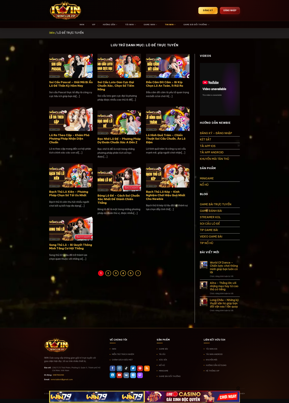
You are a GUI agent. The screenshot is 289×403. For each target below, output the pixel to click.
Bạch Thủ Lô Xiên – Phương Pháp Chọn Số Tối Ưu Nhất (68, 193)
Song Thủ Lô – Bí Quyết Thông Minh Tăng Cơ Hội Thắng (70, 246)
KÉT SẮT (205, 139)
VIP (93, 24)
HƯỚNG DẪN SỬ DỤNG (216, 365)
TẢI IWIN (129, 24)
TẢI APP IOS (207, 146)
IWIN (82, 24)
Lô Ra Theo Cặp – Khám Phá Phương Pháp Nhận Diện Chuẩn (69, 138)
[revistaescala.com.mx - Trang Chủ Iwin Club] (66, 10)
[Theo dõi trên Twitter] (133, 368)
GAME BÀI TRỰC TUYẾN (215, 204)
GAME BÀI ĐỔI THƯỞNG (195, 24)
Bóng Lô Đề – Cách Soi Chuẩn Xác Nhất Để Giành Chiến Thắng (119, 199)
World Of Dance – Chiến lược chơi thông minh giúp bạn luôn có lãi (224, 267)
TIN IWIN (169, 24)
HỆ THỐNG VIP (212, 371)
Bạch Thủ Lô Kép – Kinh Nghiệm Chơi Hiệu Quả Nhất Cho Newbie (165, 195)
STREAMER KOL (210, 217)
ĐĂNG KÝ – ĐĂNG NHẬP (216, 133)
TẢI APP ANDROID (212, 152)
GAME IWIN (149, 24)
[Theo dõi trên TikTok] (126, 368)
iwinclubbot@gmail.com (62, 379)
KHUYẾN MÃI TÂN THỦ (214, 158)
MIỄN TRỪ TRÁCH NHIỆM (123, 354)
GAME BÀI (163, 349)
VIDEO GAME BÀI (211, 236)
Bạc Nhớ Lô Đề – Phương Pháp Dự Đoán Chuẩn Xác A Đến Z (119, 140)
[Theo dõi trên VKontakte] (126, 375)
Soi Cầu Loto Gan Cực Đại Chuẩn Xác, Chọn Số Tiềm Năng (116, 85)
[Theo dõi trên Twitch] (140, 375)
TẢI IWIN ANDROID (214, 354)
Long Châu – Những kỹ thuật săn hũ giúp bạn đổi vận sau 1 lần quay (224, 303)
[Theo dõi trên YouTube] (119, 375)
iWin (52, 32)
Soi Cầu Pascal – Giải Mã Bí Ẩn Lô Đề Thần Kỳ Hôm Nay (71, 84)
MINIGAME (207, 178)
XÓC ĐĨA (163, 360)
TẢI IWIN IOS (211, 349)
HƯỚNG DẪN (109, 24)
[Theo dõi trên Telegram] (133, 375)
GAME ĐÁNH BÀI (211, 210)
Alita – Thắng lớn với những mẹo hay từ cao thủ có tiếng (224, 286)
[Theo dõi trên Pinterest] (140, 368)
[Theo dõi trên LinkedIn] (112, 375)
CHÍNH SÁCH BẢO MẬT (122, 360)
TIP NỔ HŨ (206, 243)
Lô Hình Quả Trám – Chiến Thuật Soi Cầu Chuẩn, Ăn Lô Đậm (165, 138)
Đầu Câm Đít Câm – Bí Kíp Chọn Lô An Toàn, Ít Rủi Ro (164, 84)
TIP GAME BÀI (209, 230)
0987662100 (58, 375)
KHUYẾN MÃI (211, 360)
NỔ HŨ (204, 184)
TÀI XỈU (162, 354)
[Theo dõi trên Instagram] (119, 368)
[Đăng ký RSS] (147, 368)
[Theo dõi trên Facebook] (112, 368)
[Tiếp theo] (138, 273)
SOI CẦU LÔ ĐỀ (210, 223)
